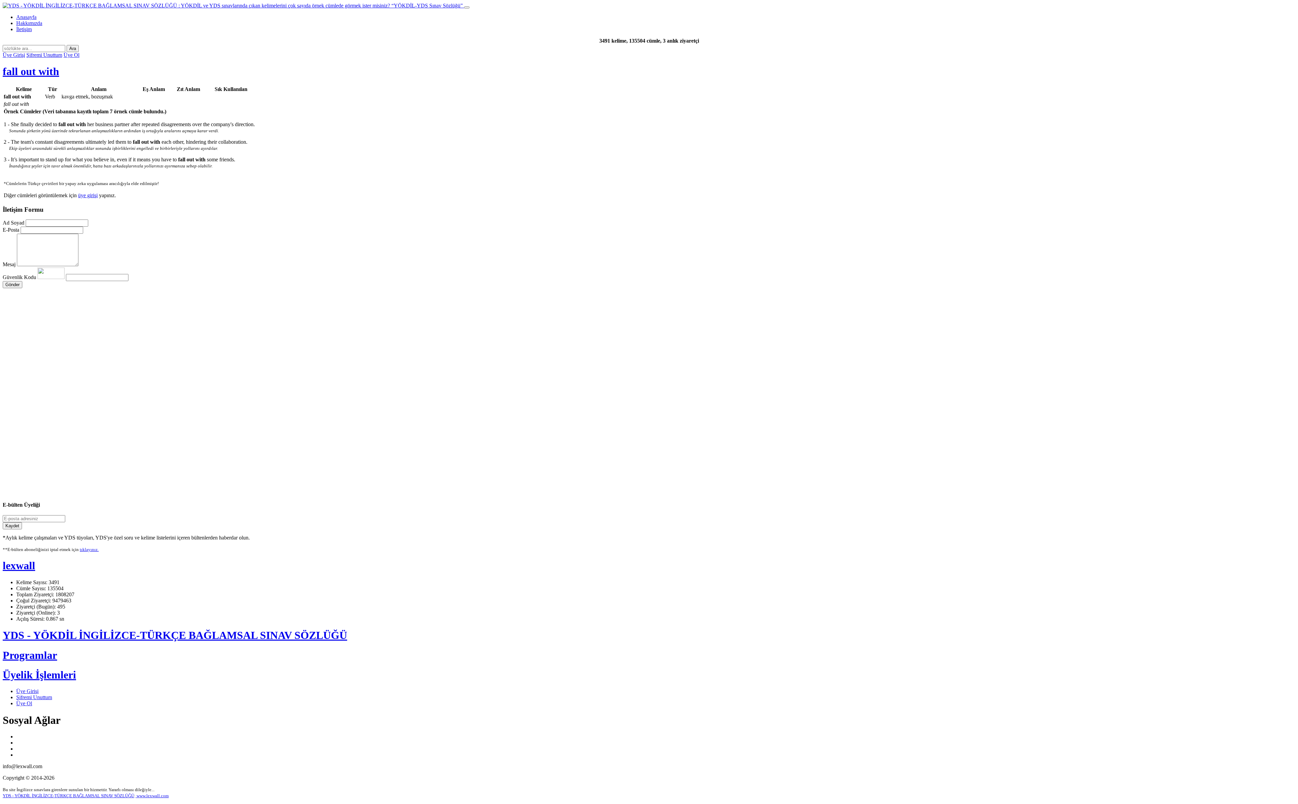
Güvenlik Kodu (20, 277)
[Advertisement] (205, 352)
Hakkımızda (29, 23)
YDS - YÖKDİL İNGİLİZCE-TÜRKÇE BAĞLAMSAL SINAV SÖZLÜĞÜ (175, 635)
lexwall (19, 565)
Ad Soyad (13, 223)
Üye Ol (71, 55)
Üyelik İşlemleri (39, 675)
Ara (72, 48)
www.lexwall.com (152, 795)
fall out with (31, 71)
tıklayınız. (89, 549)
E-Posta (11, 230)
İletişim (24, 29)
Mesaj (9, 264)
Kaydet (12, 525)
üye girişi (88, 195)
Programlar (30, 655)
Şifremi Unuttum (44, 55)
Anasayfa (26, 17)
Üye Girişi (14, 55)
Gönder (12, 284)
